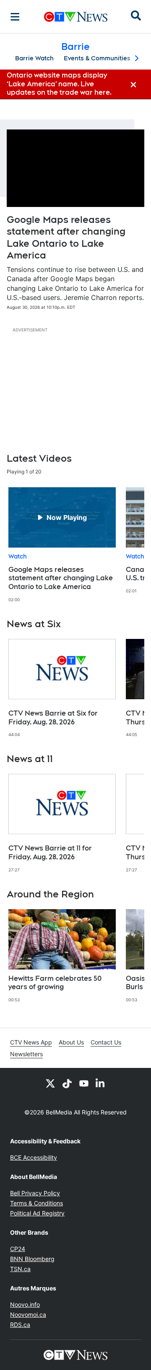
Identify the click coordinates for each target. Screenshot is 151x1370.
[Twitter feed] (50, 1083)
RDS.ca (20, 1324)
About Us (71, 1042)
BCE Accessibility (33, 1157)
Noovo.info (25, 1304)
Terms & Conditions (36, 1203)
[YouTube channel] (84, 1083)
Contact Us (106, 1042)
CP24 (17, 1248)
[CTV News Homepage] (75, 17)
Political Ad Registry (37, 1213)
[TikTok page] (67, 1083)
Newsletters (26, 1053)
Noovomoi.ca (28, 1314)
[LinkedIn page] (101, 1083)
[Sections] (15, 16)
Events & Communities (97, 58)
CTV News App (31, 1042)
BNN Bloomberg (32, 1258)
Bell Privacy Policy (35, 1193)
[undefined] (62, 544)
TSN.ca (20, 1268)
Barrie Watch (34, 58)
